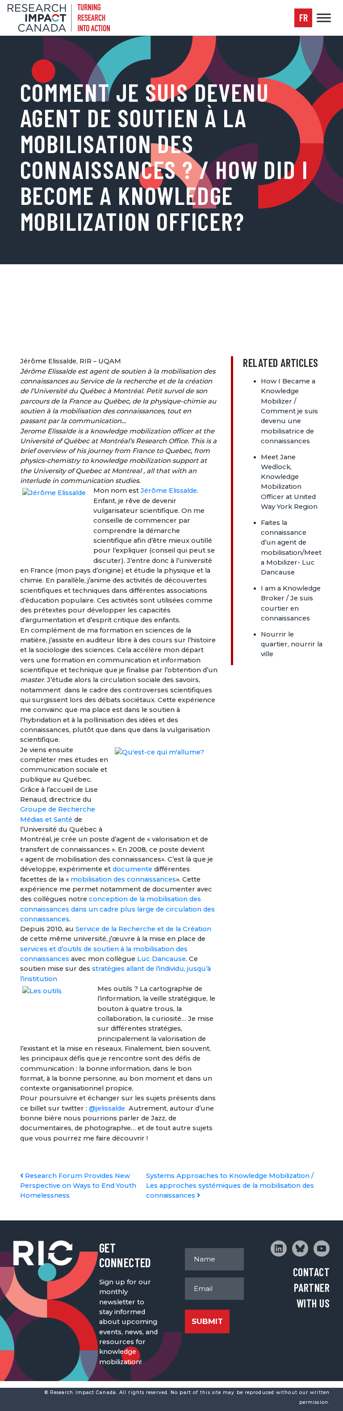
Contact (311, 1271)
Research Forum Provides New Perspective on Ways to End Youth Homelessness (78, 1186)
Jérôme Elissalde (169, 491)
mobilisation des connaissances (123, 879)
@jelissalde (107, 1108)
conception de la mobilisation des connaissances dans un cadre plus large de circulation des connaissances (117, 909)
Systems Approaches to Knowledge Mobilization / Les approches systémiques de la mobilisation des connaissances (230, 1186)
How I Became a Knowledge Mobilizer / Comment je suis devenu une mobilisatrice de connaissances (289, 411)
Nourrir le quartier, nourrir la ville (291, 644)
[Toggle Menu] (324, 17)
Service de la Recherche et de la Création (143, 929)
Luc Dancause (161, 959)
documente (132, 869)
